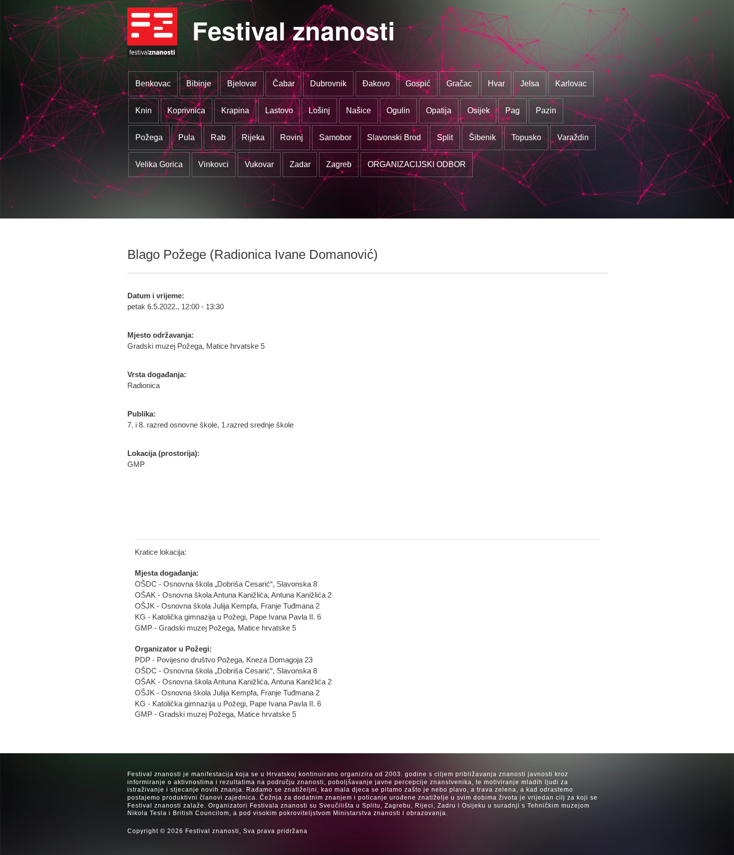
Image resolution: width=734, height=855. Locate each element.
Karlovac (571, 83)
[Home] (152, 32)
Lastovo (279, 110)
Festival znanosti (293, 30)
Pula (186, 137)
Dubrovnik (328, 83)
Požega (149, 137)
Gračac (459, 83)
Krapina (235, 110)
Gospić (417, 83)
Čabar (284, 83)
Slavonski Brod (394, 137)
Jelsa (529, 83)
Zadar (300, 164)
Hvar (496, 83)
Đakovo (376, 83)
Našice (358, 110)
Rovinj (291, 137)
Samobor (335, 137)
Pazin (546, 110)
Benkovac (153, 83)
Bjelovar (242, 83)
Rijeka (253, 137)
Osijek (478, 110)
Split (445, 137)
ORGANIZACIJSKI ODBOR (416, 164)
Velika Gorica (159, 164)
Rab (218, 137)
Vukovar (259, 164)
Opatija (438, 110)
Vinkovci (213, 164)
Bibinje (198, 83)
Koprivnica (186, 110)
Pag (512, 110)
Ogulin (398, 110)
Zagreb (339, 164)
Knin (143, 110)
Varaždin (573, 137)
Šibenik (482, 137)
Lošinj (319, 110)
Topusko (526, 137)
